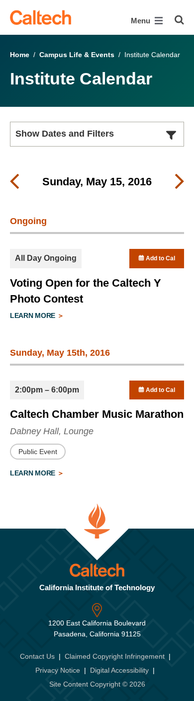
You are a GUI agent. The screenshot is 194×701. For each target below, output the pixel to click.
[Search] (179, 20)
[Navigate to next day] (179, 182)
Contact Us (37, 656)
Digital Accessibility (119, 670)
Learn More (33, 315)
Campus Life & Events (76, 55)
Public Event (37, 452)
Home (19, 55)
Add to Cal (159, 258)
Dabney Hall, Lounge (52, 431)
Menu (141, 20)
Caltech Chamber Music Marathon (97, 414)
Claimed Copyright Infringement (115, 656)
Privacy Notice (57, 670)
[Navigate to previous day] (14, 182)
